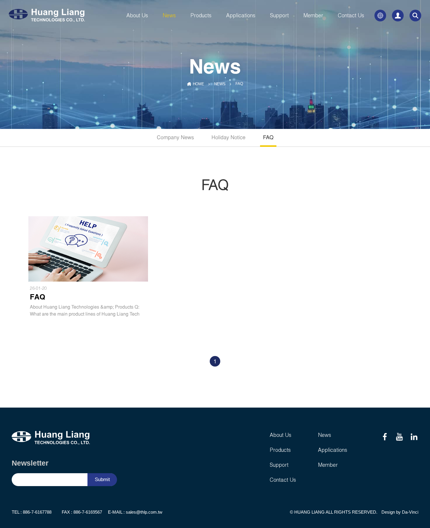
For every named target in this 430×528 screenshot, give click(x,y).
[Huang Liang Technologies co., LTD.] (48, 15)
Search (415, 15)
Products (200, 15)
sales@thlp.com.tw (144, 512)
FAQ (268, 138)
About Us (137, 15)
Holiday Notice (228, 138)
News (169, 15)
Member (313, 15)
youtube (399, 436)
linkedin (414, 436)
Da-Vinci (410, 512)
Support (279, 15)
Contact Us (351, 15)
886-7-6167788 (37, 512)
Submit (102, 479)
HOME (198, 84)
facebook (384, 436)
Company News (175, 138)
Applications (240, 15)
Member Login (398, 15)
